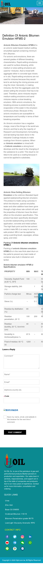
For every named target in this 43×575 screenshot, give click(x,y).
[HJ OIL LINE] (7, 548)
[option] (21, 15)
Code (6, 396)
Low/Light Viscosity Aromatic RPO (20, 522)
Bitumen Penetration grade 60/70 (19, 518)
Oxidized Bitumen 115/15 (16, 514)
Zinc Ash (9, 505)
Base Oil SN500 (12, 509)
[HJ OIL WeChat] (22, 542)
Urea (7, 500)
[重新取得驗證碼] (11, 410)
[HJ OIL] (14, 460)
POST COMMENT (15, 432)
